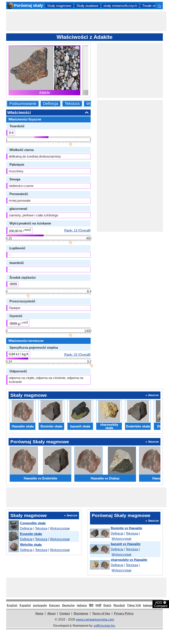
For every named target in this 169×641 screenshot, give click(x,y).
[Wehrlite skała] (13, 547)
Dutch (107, 605)
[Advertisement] (86, 21)
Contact (64, 613)
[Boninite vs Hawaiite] (99, 534)
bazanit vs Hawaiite (125, 544)
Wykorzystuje (60, 528)
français (54, 605)
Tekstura (72, 103)
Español (25, 605)
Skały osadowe (87, 5)
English (12, 605)
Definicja (50, 103)
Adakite (44, 92)
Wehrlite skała (31, 544)
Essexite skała (31, 534)
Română (119, 605)
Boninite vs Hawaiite (126, 528)
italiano (82, 605)
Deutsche (68, 605)
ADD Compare (160, 604)
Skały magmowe (59, 5)
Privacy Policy (124, 613)
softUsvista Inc (104, 625)
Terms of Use (101, 613)
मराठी (98, 605)
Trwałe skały (151, 5)
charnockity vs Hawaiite (129, 560)
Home (39, 613)
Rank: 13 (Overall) (77, 230)
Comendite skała (33, 523)
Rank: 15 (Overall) (77, 354)
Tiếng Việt (134, 605)
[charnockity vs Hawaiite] (99, 565)
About (51, 613)
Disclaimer (81, 613)
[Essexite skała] (13, 536)
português (40, 605)
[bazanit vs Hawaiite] (99, 549)
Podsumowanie (22, 103)
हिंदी (91, 605)
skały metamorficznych (120, 5)
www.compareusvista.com (95, 619)
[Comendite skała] (13, 525)
